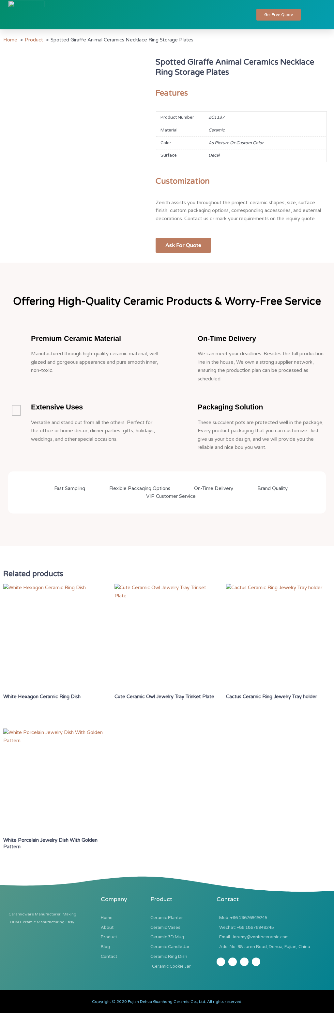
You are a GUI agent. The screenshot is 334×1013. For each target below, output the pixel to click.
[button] (239, 14)
